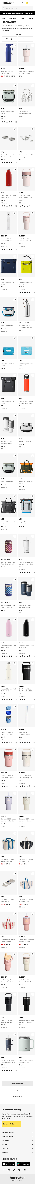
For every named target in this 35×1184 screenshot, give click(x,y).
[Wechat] (19, 1171)
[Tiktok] (14, 1171)
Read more (5, 30)
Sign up (17, 14)
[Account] (23, 3)
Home (3, 18)
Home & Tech (13, 18)
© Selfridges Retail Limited (17, 1180)
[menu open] (31, 3)
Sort (24, 39)
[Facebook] (3, 1171)
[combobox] (19, 8)
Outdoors (31, 18)
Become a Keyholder (10, 1124)
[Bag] (27, 3)
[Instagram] (8, 1171)
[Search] (3, 8)
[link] (8, 72)
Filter (8, 39)
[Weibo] (24, 1171)
